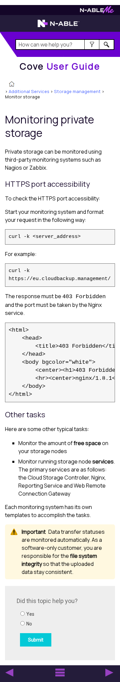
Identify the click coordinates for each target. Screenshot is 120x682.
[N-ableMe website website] (97, 11)
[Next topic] (109, 673)
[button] (91, 44)
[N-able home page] (58, 26)
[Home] (11, 84)
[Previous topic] (9, 673)
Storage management (77, 91)
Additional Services (29, 91)
